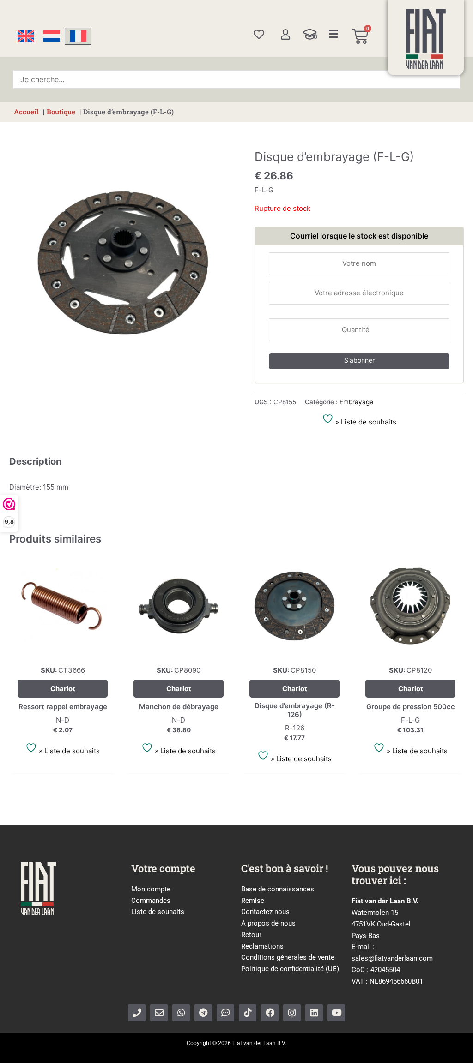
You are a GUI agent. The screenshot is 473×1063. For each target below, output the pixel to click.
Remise (252, 900)
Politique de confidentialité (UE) (290, 969)
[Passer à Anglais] (26, 36)
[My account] (285, 34)
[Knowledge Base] (310, 34)
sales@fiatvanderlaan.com (392, 958)
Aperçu (62, 650)
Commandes (150, 900)
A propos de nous (268, 923)
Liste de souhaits (157, 912)
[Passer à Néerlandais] (52, 36)
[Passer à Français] (78, 36)
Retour (251, 935)
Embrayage (356, 402)
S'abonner (359, 360)
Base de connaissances (277, 889)
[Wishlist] (259, 34)
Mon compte (150, 889)
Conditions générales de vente (287, 957)
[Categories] (333, 34)
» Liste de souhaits (365, 422)
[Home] (426, 38)
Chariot (62, 688)
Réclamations (262, 946)
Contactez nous (265, 912)
